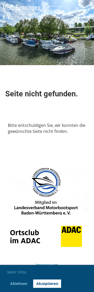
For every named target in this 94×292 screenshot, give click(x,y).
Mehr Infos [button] (16, 272)
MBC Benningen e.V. (21, 12)
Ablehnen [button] (18, 283)
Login (58, 11)
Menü (80, 14)
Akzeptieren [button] (47, 283)
